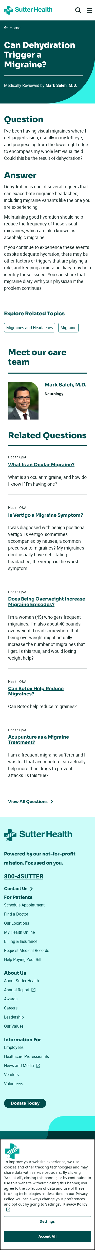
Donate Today (25, 1103)
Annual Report (20, 990)
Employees (14, 1047)
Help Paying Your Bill (22, 959)
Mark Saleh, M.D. (61, 85)
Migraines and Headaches (29, 327)
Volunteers (13, 1083)
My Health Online (19, 932)
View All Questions (28, 801)
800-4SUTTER (23, 876)
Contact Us (15, 888)
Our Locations (16, 923)
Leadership (14, 1017)
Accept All (47, 1236)
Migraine (68, 327)
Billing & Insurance (20, 941)
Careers (10, 1008)
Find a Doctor (16, 914)
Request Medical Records (26, 950)
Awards (10, 999)
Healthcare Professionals (26, 1056)
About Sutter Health (21, 980)
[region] (47, 1194)
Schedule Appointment (24, 905)
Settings (47, 1221)
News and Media (23, 1065)
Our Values (14, 1026)
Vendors (11, 1074)
